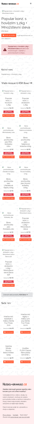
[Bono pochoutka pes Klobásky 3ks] (8, 215)
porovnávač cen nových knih (20, 417)
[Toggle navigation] (31, 3)
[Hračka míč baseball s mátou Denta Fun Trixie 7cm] (8, 312)
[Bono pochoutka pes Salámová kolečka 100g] (25, 129)
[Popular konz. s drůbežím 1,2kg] (25, 92)
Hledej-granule (10, 3)
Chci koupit (9, 332)
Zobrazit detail (9, 115)
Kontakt (15, 415)
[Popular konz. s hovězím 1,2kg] (8, 92)
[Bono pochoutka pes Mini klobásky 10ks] (8, 130)
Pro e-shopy (7, 415)
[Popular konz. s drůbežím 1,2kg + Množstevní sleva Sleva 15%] (8, 253)
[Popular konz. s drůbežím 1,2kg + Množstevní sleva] (25, 211)
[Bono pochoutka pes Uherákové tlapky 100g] (8, 170)
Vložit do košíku (9, 35)
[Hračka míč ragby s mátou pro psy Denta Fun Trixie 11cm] (25, 310)
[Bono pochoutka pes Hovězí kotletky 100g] (25, 170)
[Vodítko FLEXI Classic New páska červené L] (25, 344)
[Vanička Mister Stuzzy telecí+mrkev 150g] (8, 342)
